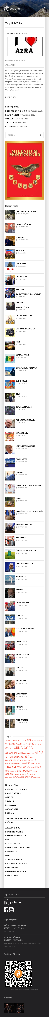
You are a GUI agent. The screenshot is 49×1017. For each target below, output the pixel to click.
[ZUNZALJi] (10, 254)
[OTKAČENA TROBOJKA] (10, 632)
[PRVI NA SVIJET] (10, 645)
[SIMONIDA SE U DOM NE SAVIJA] (10, 489)
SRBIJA (21, 770)
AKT (29, 740)
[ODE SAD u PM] (10, 280)
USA (34, 771)
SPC (7, 771)
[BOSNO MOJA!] (10, 697)
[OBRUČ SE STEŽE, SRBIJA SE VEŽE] (10, 515)
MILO (31, 757)
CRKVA (11, 748)
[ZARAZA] (10, 671)
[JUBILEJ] (10, 619)
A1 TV (24, 741)
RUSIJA (38, 767)
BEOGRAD (38, 744)
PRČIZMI (11, 766)
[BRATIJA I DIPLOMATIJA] (10, 332)
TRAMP (29, 771)
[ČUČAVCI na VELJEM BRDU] (10, 554)
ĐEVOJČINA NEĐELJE (23, 777)
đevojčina (36, 777)
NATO (21, 760)
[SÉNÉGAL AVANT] (10, 358)
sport (11, 771)
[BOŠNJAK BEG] (10, 462)
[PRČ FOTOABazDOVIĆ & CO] (10, 306)
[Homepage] (13, 8)
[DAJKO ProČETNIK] (10, 228)
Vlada (17, 774)
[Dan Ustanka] (10, 267)
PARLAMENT (9, 763)
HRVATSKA (30, 753)
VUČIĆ (27, 774)
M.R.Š (39, 753)
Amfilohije (21, 744)
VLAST (22, 774)
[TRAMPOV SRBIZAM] (10, 528)
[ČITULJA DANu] (10, 436)
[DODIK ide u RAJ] (10, 606)
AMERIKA (13, 744)
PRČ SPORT (21, 767)
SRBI (14, 771)
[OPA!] (10, 397)
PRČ (28, 763)
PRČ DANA (35, 763)
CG (7, 748)
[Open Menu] (44, 8)
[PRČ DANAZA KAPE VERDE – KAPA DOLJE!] (10, 293)
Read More (11, 97)
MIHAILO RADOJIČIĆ (17, 756)
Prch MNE (11, 65)
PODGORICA (17, 763)
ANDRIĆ (30, 743)
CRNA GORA (23, 748)
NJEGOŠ (32, 760)
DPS (18, 753)
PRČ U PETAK (30, 767)
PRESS (24, 763)
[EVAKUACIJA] (10, 580)
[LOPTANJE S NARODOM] (10, 449)
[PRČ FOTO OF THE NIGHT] (10, 215)
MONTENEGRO (12, 760)
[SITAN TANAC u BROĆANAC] (10, 371)
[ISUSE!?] (10, 502)
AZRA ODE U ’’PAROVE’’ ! (17, 33)
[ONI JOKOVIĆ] (10, 684)
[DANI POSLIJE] (10, 384)
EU (21, 753)
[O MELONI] (10, 241)
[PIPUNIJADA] (10, 541)
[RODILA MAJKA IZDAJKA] (10, 423)
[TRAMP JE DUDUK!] (10, 658)
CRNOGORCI (11, 753)
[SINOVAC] (10, 475)
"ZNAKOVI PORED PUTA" (13, 741)
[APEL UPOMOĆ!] (10, 723)
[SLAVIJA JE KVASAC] (10, 410)
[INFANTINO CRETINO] (10, 319)
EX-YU (25, 753)
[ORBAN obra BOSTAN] (10, 567)
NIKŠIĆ (26, 760)
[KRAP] (10, 345)
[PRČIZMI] (10, 593)
